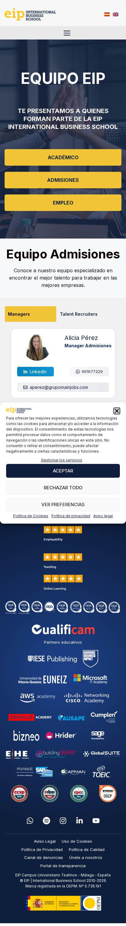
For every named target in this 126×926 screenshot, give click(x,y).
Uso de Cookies (77, 841)
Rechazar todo (63, 488)
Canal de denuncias (43, 857)
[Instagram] (63, 820)
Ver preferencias (63, 504)
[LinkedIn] (79, 820)
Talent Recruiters (79, 314)
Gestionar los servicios (61, 460)
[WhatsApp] (30, 820)
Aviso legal (103, 516)
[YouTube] (96, 820)
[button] (117, 411)
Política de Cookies (30, 516)
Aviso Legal (45, 841)
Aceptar (63, 471)
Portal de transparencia (63, 865)
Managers (19, 314)
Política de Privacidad (42, 849)
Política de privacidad (70, 516)
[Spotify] (46, 820)
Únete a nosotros (85, 857)
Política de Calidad (87, 849)
